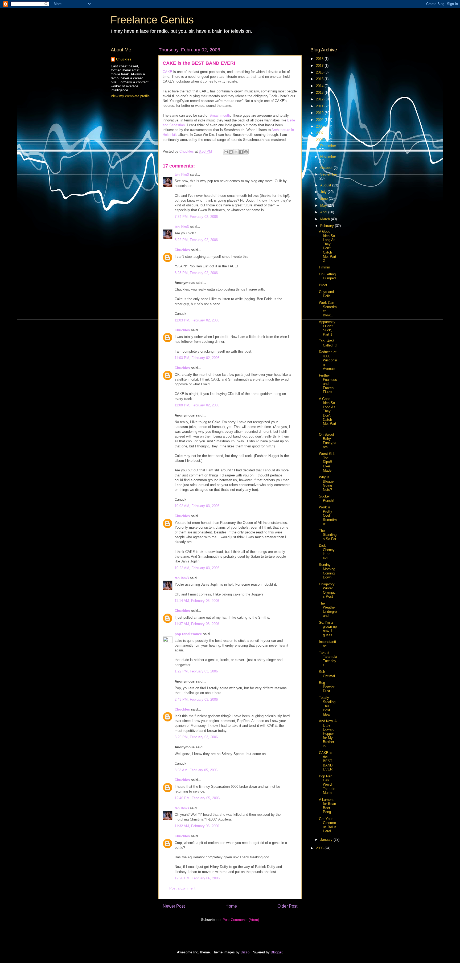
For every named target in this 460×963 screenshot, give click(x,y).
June (324, 199)
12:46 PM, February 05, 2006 (197, 798)
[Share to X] (236, 151)
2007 (320, 133)
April (324, 212)
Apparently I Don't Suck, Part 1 (327, 328)
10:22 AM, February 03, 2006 (197, 568)
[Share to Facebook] (241, 151)
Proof (323, 285)
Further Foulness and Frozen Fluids (328, 383)
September (328, 174)
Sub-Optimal (327, 674)
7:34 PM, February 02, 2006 (196, 217)
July (324, 192)
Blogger (276, 952)
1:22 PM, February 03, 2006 (196, 671)
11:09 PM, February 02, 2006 (197, 405)
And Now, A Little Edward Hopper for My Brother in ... (327, 733)
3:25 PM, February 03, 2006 (196, 737)
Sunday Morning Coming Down (327, 571)
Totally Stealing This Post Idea (327, 706)
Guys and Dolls (326, 294)
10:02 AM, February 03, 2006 (197, 506)
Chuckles (182, 250)
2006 (320, 140)
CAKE (167, 72)
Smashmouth (220, 115)
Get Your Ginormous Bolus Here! (327, 825)
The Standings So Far (327, 535)
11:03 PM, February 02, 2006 (197, 320)
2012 (320, 99)
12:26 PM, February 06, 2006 (197, 878)
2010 (320, 113)
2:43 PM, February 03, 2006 (196, 699)
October (327, 168)
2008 (320, 126)
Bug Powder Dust (326, 687)
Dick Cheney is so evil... (327, 552)
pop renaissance (188, 634)
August (326, 185)
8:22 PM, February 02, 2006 (196, 240)
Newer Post (174, 906)
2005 (320, 848)
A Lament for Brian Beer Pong (327, 806)
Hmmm (324, 267)
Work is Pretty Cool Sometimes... (328, 515)
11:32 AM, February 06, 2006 (197, 826)
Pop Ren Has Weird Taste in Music (327, 784)
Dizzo (245, 952)
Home (231, 906)
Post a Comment (182, 888)
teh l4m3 (182, 175)
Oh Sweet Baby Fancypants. (327, 440)
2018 (320, 59)
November (328, 157)
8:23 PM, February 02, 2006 (196, 273)
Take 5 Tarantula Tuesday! (328, 659)
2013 (320, 93)
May (324, 205)
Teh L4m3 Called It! (328, 343)
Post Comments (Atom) (241, 920)
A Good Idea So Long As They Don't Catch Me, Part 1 (327, 413)
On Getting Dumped (327, 276)
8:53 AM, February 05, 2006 (196, 770)
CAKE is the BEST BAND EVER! (326, 761)
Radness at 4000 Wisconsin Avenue (328, 360)
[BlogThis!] (230, 151)
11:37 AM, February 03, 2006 (197, 624)
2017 (320, 66)
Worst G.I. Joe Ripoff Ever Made (327, 462)
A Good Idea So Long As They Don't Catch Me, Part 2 (327, 246)
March (325, 219)
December (328, 146)
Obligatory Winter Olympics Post (327, 590)
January (327, 840)
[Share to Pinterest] (246, 151)
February (327, 226)
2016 (320, 72)
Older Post (287, 906)
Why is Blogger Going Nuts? (327, 483)
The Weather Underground (328, 609)
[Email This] (225, 151)
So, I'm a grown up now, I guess (328, 629)
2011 (320, 106)
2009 (320, 120)
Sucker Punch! (326, 498)
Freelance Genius (152, 20)
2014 (320, 86)
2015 (320, 79)
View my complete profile (130, 96)
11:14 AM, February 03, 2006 (197, 601)
